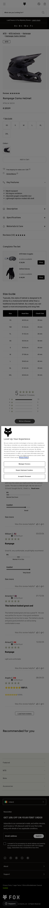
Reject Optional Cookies (24, 470)
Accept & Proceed (24, 476)
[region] (24, 454)
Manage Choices (24, 464)
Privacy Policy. (23, 457)
